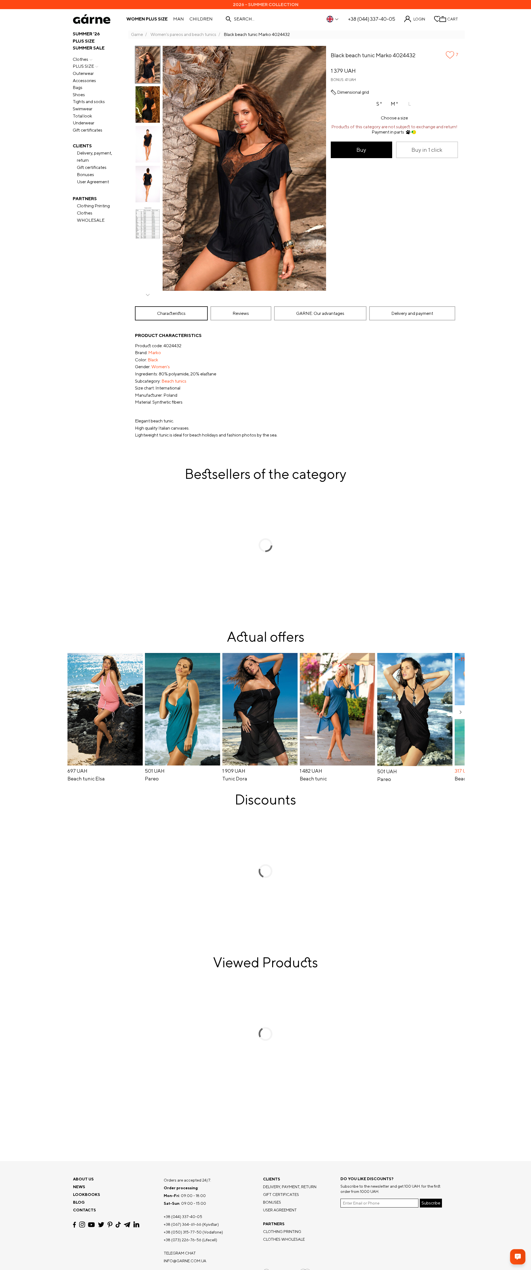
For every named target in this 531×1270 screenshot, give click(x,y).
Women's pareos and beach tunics (183, 34)
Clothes (80, 59)
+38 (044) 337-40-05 (371, 19)
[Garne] (91, 19)
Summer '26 (86, 33)
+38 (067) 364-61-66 (182, 1224)
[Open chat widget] (517, 1256)
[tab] (171, 313)
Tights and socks (89, 101)
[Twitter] (101, 1224)
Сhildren (201, 19)
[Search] (228, 19)
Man (178, 19)
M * (394, 104)
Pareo (152, 779)
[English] (333, 19)
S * (379, 104)
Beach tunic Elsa (86, 779)
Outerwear (83, 73)
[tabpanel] (296, 385)
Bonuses (85, 174)
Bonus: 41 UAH (343, 80)
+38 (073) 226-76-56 (182, 1240)
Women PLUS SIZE (147, 19)
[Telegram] (127, 1225)
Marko (154, 352)
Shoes (79, 94)
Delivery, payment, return (94, 156)
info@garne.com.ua (185, 1261)
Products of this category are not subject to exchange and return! (394, 126)
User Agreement (93, 181)
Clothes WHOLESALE (91, 216)
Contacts (84, 1210)
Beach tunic (313, 779)
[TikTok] (118, 1225)
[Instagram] (82, 1224)
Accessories (84, 80)
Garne (137, 34)
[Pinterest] (110, 1225)
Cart (452, 19)
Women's (160, 366)
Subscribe (430, 1203)
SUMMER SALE (89, 48)
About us (83, 1179)
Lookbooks (86, 1194)
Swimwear (82, 108)
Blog (79, 1202)
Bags (77, 87)
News (79, 1187)
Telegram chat (180, 1253)
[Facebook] (74, 1225)
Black (153, 359)
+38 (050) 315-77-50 (183, 1232)
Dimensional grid (353, 92)
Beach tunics (174, 381)
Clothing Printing (93, 205)
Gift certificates (87, 130)
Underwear (83, 123)
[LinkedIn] (136, 1225)
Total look (82, 116)
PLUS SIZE (84, 41)
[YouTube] (91, 1224)
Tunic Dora (234, 779)
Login (419, 19)
